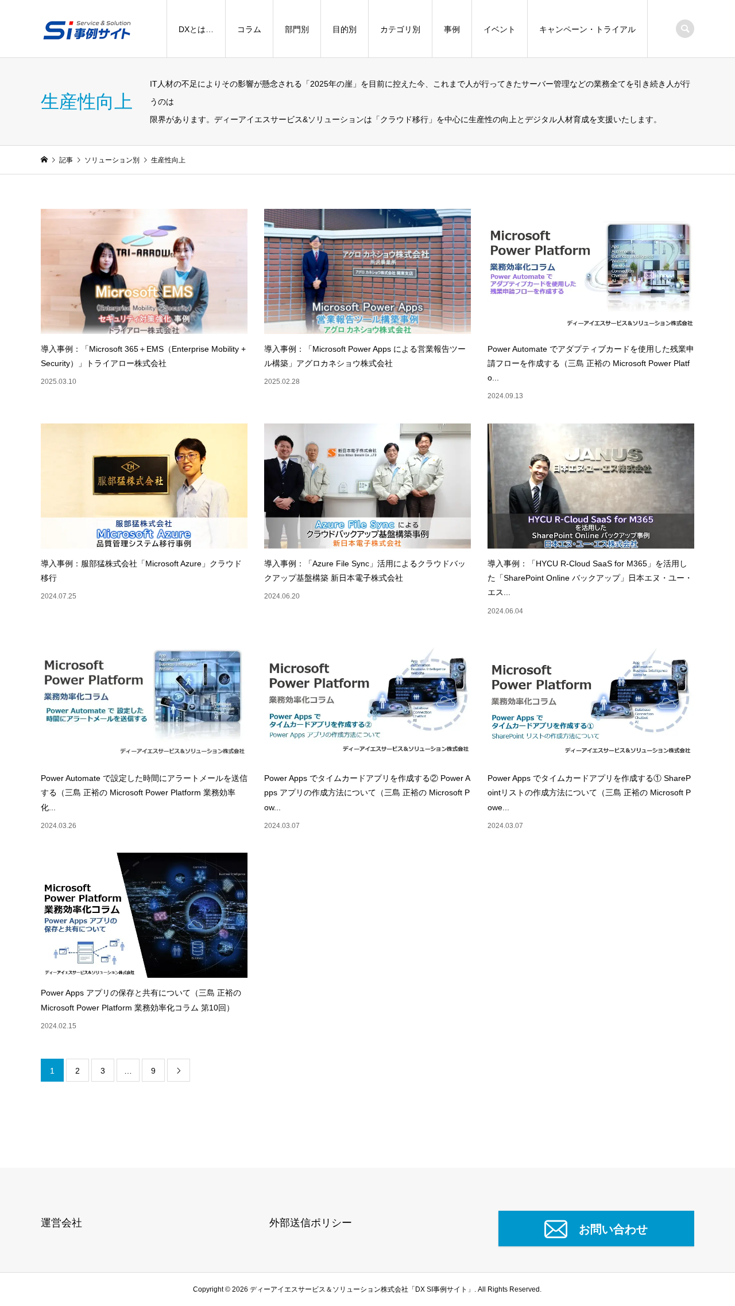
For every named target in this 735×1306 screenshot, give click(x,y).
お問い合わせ (613, 1229)
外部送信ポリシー (310, 1223)
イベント (499, 29)
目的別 (344, 29)
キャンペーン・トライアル (587, 29)
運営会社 (61, 1223)
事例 (452, 29)
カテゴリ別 (400, 29)
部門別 (297, 29)
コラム (249, 29)
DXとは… (196, 29)
